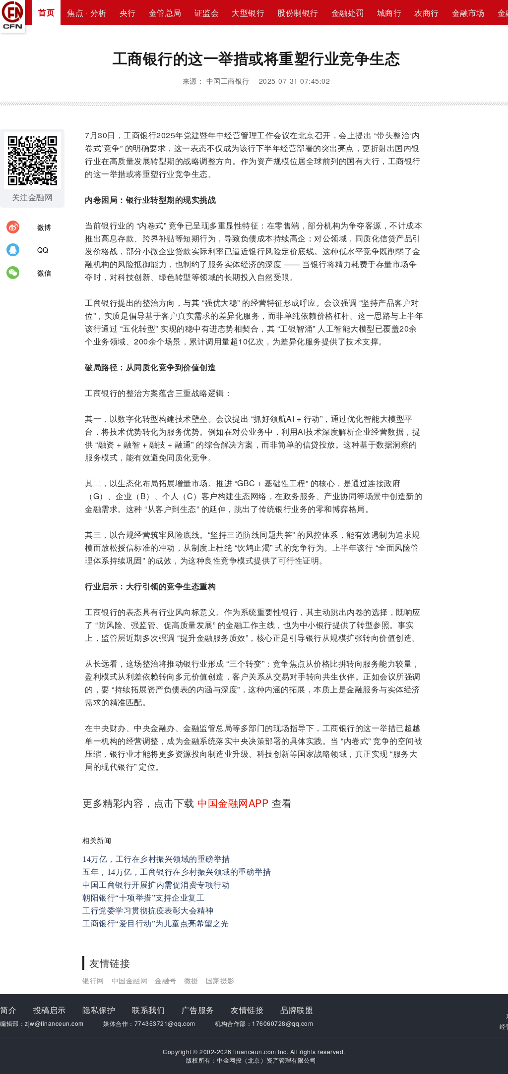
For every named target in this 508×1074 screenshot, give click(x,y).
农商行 (426, 12)
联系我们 (148, 1010)
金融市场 (468, 12)
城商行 (389, 12)
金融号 (166, 980)
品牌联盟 (296, 1010)
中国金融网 (130, 980)
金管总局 (165, 12)
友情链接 (247, 1010)
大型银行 (248, 12)
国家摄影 (220, 980)
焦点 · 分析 (87, 12)
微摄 (191, 980)
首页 (46, 12)
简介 (8, 1010)
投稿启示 (49, 1010)
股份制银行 (297, 12)
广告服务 (198, 1010)
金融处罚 (347, 12)
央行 (128, 12)
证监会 (206, 12)
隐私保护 (98, 1010)
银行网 (93, 980)
